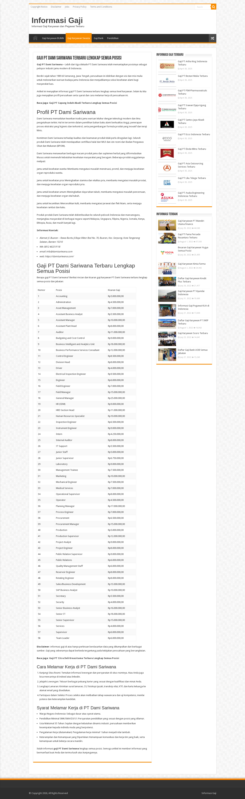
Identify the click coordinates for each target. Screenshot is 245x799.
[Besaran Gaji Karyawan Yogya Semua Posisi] (167, 253)
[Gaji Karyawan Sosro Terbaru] (167, 339)
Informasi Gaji (57, 20)
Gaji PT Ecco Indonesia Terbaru (194, 134)
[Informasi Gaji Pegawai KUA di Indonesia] (167, 310)
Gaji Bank (98, 38)
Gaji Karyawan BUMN (53, 38)
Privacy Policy (79, 7)
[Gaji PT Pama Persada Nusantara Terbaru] (167, 238)
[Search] (213, 7)
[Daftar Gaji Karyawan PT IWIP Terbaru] (167, 324)
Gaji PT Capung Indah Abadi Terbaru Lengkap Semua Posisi (83, 103)
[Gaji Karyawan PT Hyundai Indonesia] (167, 296)
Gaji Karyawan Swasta (78, 38)
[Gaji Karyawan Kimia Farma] (167, 268)
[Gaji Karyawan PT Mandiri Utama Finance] (167, 224)
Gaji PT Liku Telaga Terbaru (192, 178)
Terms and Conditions (101, 7)
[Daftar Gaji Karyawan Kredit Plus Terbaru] (167, 281)
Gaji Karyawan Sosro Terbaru (193, 333)
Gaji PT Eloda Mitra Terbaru (192, 149)
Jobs (67, 7)
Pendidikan (113, 38)
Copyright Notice (39, 7)
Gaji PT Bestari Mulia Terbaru (193, 76)
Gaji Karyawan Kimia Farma (192, 263)
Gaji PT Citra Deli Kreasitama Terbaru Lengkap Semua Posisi (84, 658)
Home (35, 38)
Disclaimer (56, 7)
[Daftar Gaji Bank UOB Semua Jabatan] (167, 354)
